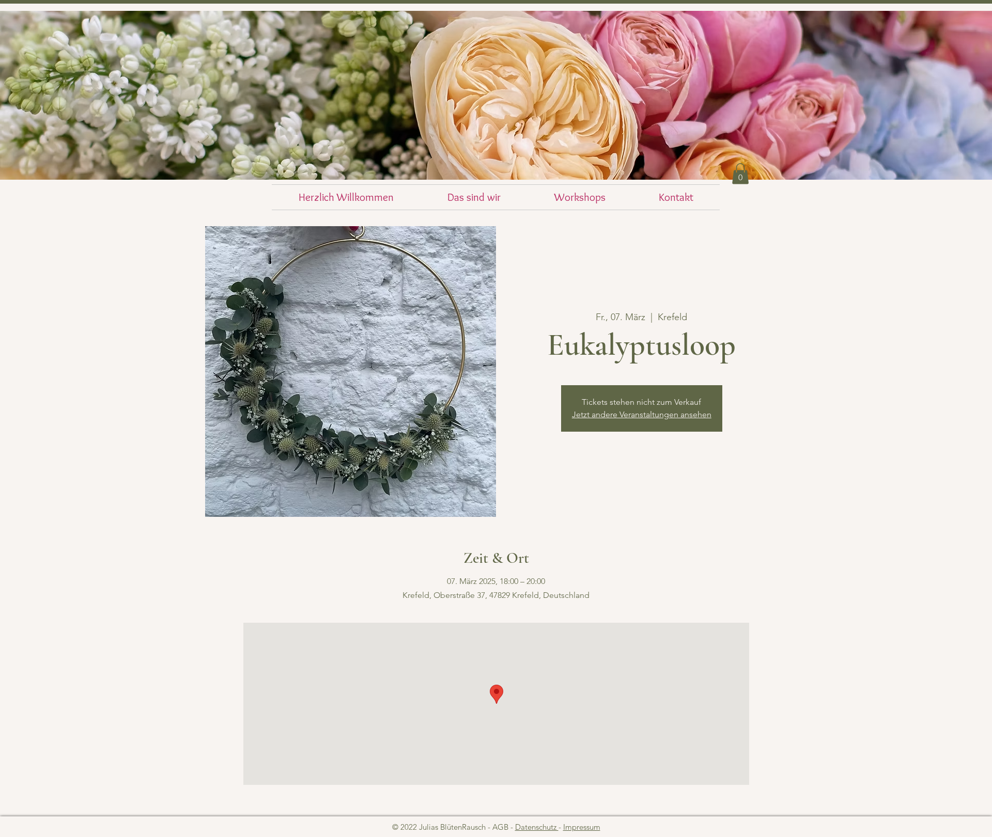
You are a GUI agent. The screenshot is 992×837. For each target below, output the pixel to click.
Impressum (581, 827)
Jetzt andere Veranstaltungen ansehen (641, 414)
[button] (740, 173)
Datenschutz (537, 827)
